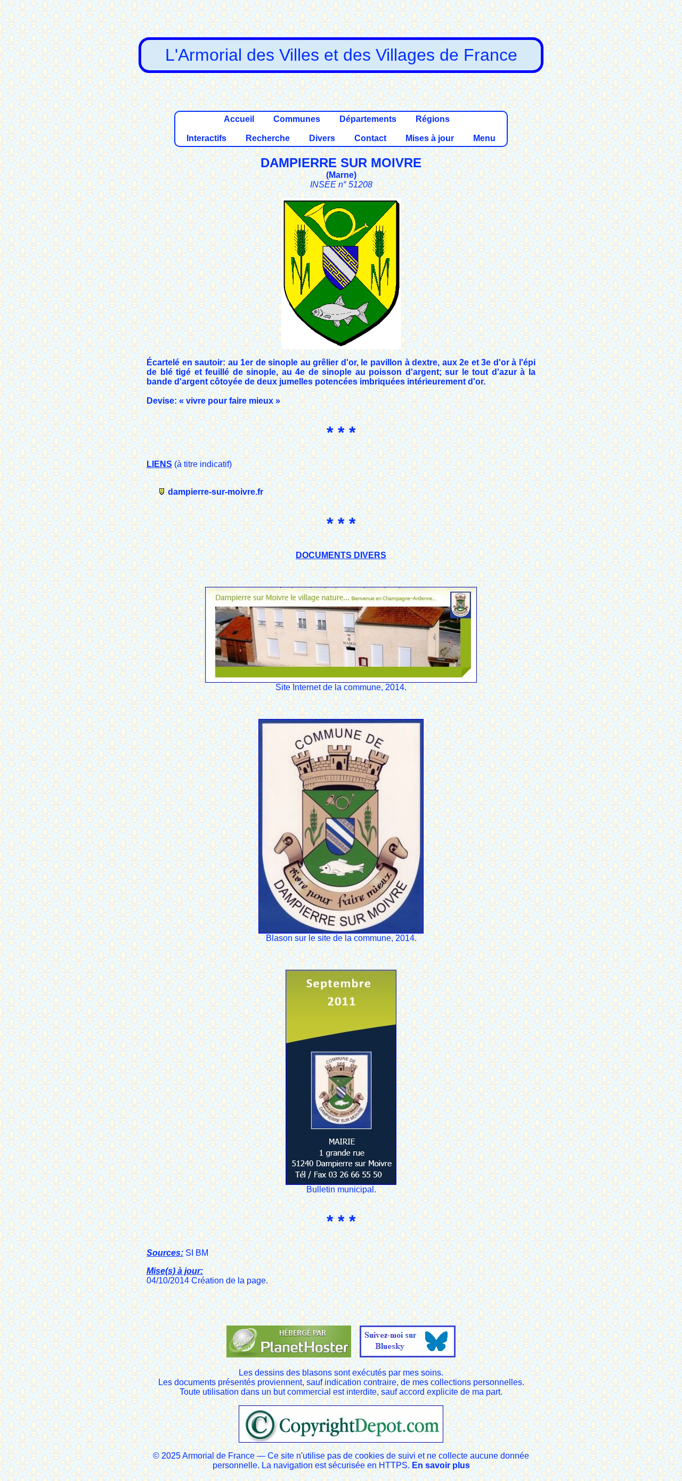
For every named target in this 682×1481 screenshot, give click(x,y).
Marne (341, 174)
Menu (484, 138)
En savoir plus (441, 1465)
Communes (296, 119)
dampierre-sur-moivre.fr (215, 491)
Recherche (268, 138)
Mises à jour (429, 138)
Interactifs (206, 138)
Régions (433, 119)
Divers (322, 138)
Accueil (239, 119)
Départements (367, 119)
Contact (370, 138)
